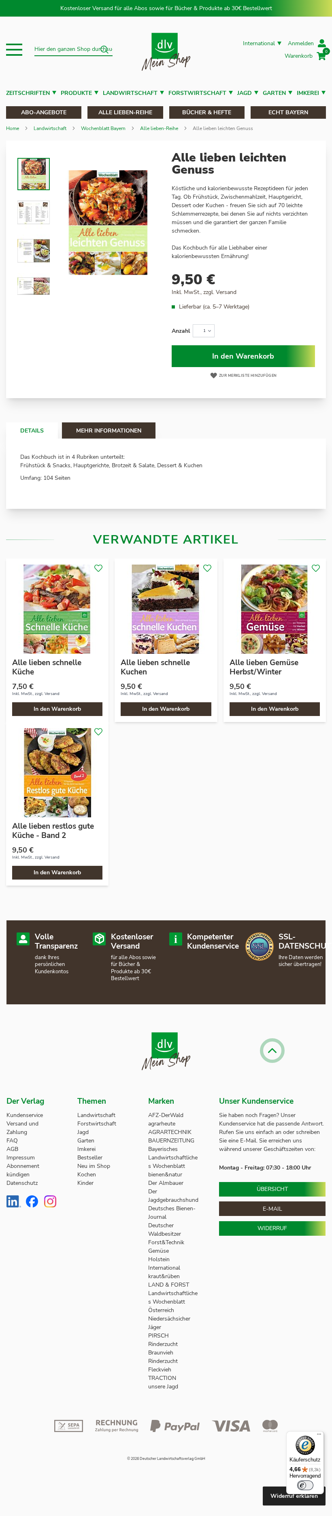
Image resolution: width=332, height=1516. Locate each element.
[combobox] (73, 49)
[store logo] (166, 50)
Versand (226, 292)
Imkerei (308, 93)
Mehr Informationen (108, 431)
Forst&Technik (167, 1242)
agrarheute (161, 1124)
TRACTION (162, 1378)
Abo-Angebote (43, 112)
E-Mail (272, 1209)
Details (32, 431)
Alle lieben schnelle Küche (46, 667)
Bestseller (89, 1157)
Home (12, 128)
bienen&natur (165, 1174)
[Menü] (319, 1436)
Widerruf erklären (294, 1496)
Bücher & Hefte (206, 112)
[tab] (32, 430)
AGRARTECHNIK (170, 1132)
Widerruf (272, 1228)
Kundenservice (24, 1115)
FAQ (12, 1140)
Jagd (244, 93)
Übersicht (272, 1189)
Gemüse (159, 1251)
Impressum (20, 1157)
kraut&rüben (164, 1276)
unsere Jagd (163, 1386)
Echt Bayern (288, 112)
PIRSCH (158, 1336)
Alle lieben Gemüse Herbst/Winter (264, 667)
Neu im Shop (93, 1166)
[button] (14, 50)
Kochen (86, 1174)
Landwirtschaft (130, 93)
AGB (12, 1149)
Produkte (76, 93)
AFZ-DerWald (165, 1115)
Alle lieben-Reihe (125, 112)
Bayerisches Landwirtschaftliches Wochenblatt (173, 1157)
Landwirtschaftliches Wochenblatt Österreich (173, 1301)
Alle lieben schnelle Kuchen (155, 667)
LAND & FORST (169, 1285)
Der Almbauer (165, 1183)
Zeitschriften (28, 93)
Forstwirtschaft (197, 93)
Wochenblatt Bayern (103, 128)
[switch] (305, 1485)
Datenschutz (22, 1183)
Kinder (85, 1183)
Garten (274, 93)
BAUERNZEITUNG (171, 1140)
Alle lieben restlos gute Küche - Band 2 (53, 831)
